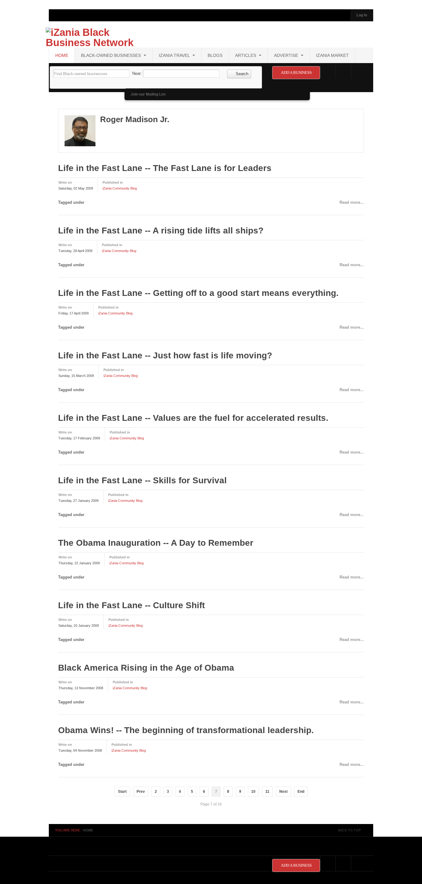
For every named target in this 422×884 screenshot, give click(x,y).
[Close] (301, 351)
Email (128, 387)
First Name (133, 419)
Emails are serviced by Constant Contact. (242, 494)
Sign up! (211, 512)
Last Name (133, 452)
